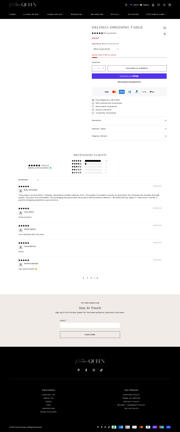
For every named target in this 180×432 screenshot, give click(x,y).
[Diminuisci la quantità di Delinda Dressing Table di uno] (94, 68)
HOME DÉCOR (55, 14)
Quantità (96, 62)
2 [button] (87, 278)
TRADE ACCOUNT (48, 412)
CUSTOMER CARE (155, 14)
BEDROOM (76, 14)
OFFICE (115, 14)
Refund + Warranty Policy (131, 405)
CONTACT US (48, 395)
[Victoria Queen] (22, 5)
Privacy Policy (131, 401)
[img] (23, 186)
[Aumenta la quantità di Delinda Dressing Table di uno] (103, 68)
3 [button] (91, 278)
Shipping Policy (131, 395)
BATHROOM (97, 14)
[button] (139, 5)
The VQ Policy (131, 408)
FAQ (49, 405)
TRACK (48, 401)
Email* (63, 320)
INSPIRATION (48, 408)
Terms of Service (131, 398)
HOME (13, 14)
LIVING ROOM (30, 14)
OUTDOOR (133, 14)
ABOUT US (49, 398)
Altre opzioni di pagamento (129, 82)
